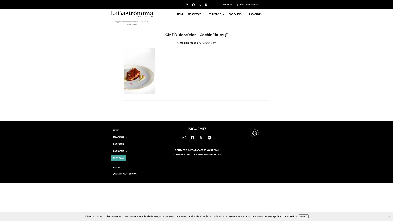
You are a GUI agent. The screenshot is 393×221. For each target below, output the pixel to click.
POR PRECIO (214, 14)
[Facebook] (193, 5)
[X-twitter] (199, 5)
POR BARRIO (235, 14)
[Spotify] (206, 5)
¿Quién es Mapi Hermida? (248, 5)
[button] (196, 14)
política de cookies (285, 216)
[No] (389, 216)
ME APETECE (194, 14)
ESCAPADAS (255, 14)
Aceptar (303, 216)
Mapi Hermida (188, 42)
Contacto (227, 5)
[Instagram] (187, 5)
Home (180, 14)
